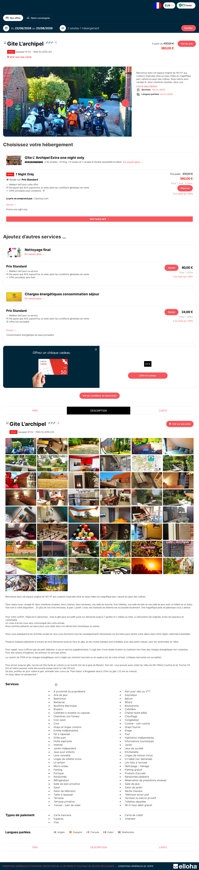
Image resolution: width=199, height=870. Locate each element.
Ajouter (171, 267)
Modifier (188, 28)
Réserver (185, 188)
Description (98, 410)
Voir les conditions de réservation (100, 395)
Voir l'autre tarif (98, 219)
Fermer (10, 204)
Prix (35, 410)
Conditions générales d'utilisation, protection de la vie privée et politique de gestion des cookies (58, 866)
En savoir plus (131, 162)
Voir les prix (187, 43)
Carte (163, 410)
